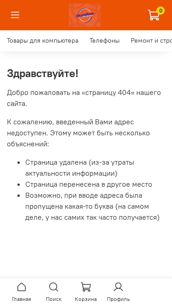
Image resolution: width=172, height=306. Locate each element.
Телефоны (104, 40)
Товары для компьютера (42, 40)
